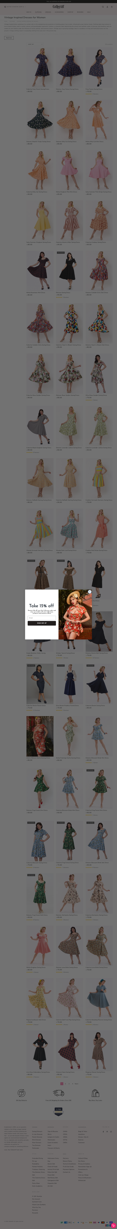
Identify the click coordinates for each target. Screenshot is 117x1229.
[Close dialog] (89, 591)
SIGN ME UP (42, 623)
